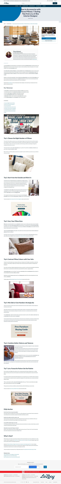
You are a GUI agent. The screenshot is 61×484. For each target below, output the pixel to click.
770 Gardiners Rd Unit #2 (27, 476)
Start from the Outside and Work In (9, 104)
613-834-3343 (15, 474)
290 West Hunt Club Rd (9, 476)
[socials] (21, 482)
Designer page (35, 59)
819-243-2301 (24, 478)
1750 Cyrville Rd (26, 474)
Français (55, 0)
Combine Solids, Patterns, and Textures (10, 109)
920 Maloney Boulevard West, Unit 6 (29, 477)
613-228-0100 (17, 476)
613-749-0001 (33, 474)
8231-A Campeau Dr (8, 474)
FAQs (5, 112)
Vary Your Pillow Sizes (7, 105)
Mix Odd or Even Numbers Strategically (10, 108)
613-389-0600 (36, 476)
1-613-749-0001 (50, 0)
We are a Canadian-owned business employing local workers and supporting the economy (17, 0)
